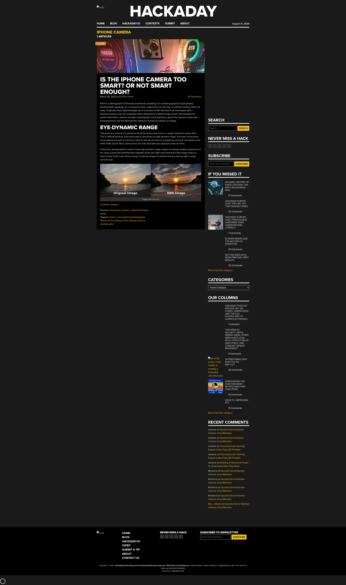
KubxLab (155, 199)
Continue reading (110, 204)
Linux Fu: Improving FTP (236, 401)
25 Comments (235, 265)
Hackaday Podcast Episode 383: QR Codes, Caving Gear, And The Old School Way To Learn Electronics (237, 312)
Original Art (136, 210)
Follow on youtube (220, 146)
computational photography (131, 217)
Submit (170, 23)
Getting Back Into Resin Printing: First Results (237, 257)
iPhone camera (137, 220)
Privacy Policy (196, 565)
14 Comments (235, 394)
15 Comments (235, 408)
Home (101, 23)
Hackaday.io (131, 23)
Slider (103, 213)
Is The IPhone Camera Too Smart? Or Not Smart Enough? (143, 86)
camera (112, 217)
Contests (152, 23)
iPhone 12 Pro (107, 220)
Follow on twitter (215, 146)
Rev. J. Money (215, 503)
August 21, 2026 (240, 23)
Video (126, 545)
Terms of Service (210, 565)
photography (106, 224)
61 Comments (194, 96)
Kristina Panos (127, 96)
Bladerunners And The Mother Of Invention (236, 241)
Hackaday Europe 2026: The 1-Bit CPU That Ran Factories (236, 204)
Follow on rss (224, 146)
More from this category (220, 270)
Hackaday (173, 11)
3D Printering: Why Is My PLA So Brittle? (236, 362)
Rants (146, 210)
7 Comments (234, 233)
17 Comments (235, 195)
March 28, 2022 (108, 96)
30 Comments (235, 249)
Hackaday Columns (119, 210)
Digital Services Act (226, 565)
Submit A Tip (131, 549)
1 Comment (233, 324)
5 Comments (234, 353)
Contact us (229, 146)
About (185, 23)
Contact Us (130, 558)
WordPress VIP (178, 571)
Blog (113, 23)
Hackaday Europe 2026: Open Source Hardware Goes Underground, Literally (236, 222)
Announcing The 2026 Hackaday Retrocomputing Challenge (235, 385)
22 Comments (235, 211)
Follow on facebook (210, 146)
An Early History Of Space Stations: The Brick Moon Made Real (237, 186)
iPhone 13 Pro (122, 220)
